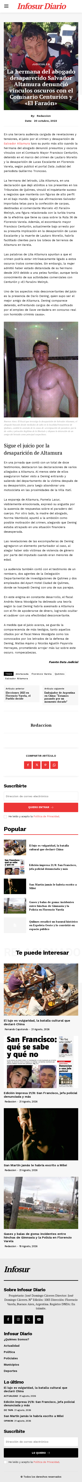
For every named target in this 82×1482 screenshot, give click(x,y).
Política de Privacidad (46, 816)
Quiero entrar (38, 807)
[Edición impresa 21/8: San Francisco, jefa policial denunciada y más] (15, 867)
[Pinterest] (45, 765)
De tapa (8, 1410)
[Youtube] (39, 1319)
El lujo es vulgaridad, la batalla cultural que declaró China (49, 847)
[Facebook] (28, 765)
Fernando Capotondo (16, 1029)
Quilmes (60, 674)
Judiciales (41, 64)
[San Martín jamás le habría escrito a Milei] (15, 886)
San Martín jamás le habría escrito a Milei (35, 1165)
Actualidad (11, 1396)
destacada (22, 674)
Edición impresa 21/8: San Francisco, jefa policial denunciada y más (53, 867)
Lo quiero (39, 1452)
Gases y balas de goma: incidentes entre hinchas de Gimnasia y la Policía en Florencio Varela (51, 905)
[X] (36, 765)
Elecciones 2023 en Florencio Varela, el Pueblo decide (18, 695)
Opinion (8, 1421)
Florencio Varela (42, 674)
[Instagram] (18, 1319)
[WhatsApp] (54, 765)
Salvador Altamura (17, 143)
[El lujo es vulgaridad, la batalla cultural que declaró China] (15, 847)
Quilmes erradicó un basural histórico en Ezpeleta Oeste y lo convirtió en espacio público (53, 925)
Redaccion (44, 115)
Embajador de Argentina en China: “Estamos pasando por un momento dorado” (59, 697)
